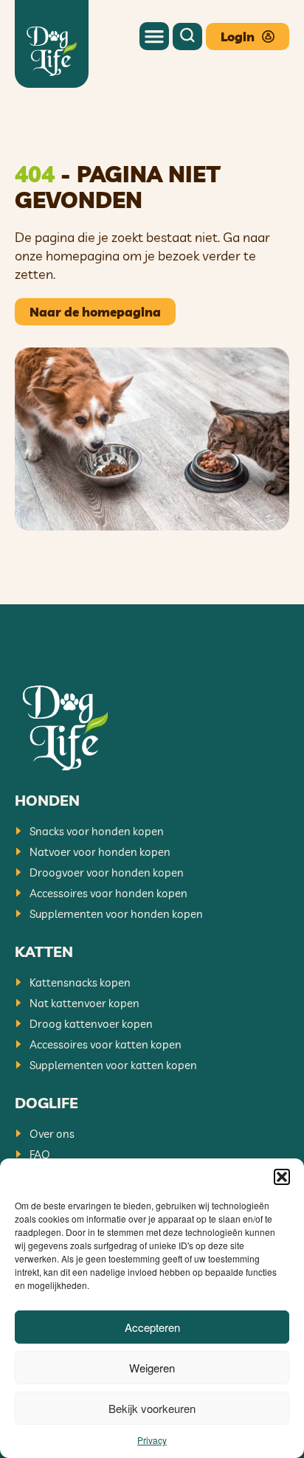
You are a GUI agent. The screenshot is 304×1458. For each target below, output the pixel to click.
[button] (281, 1176)
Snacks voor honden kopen (97, 831)
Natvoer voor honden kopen (100, 852)
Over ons (52, 1134)
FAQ (40, 1154)
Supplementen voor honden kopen (116, 914)
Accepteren (152, 1327)
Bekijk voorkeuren (152, 1408)
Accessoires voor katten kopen (106, 1044)
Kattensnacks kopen (80, 982)
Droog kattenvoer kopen (91, 1024)
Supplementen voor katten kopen (113, 1065)
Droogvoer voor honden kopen (107, 873)
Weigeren (152, 1367)
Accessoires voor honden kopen (108, 893)
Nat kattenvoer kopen (84, 1003)
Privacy (152, 1440)
